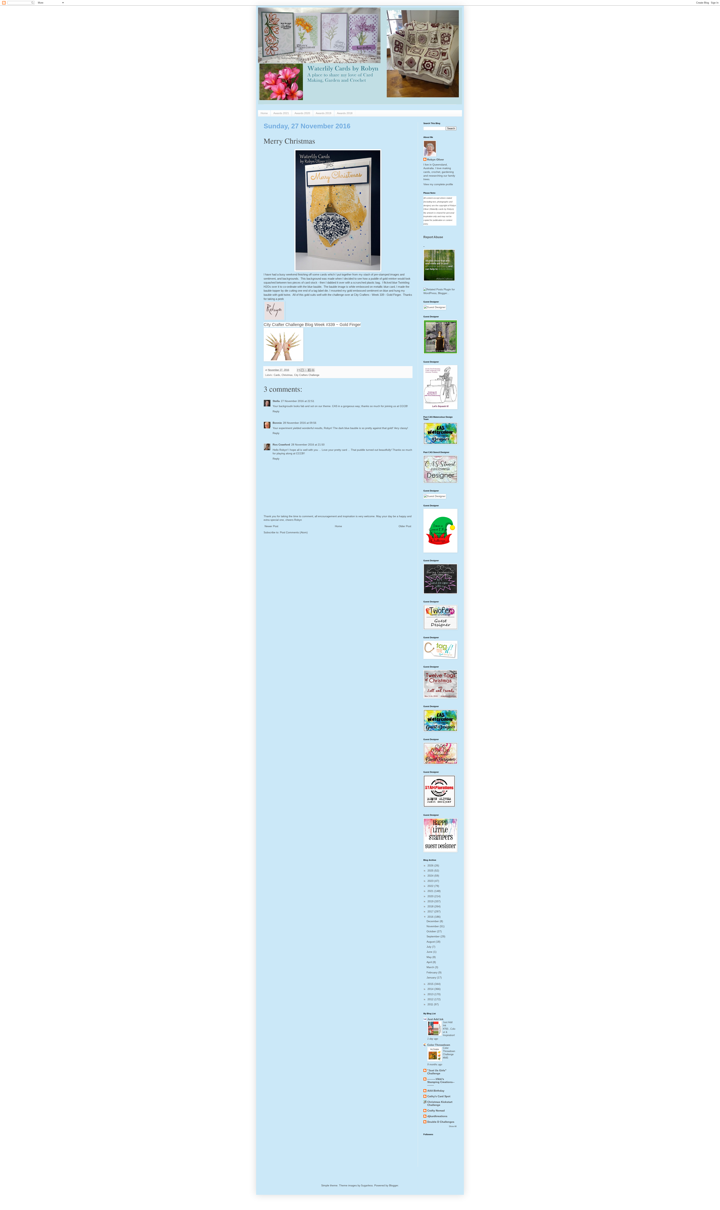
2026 (431, 865)
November (433, 926)
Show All (452, 1126)
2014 (431, 988)
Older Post (405, 526)
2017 (431, 911)
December (433, 921)
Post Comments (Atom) (294, 532)
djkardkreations (437, 1116)
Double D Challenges (440, 1121)
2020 (431, 896)
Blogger (393, 1185)
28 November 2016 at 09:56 (299, 422)
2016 (431, 916)
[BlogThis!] (302, 370)
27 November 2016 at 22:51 (297, 401)
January (432, 977)
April (430, 962)
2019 (431, 901)
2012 (431, 999)
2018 (431, 906)
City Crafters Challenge (306, 375)
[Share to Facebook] (309, 370)
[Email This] (299, 370)
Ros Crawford (281, 444)
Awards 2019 (323, 113)
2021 (431, 890)
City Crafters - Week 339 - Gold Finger (377, 294)
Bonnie (277, 422)
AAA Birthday (435, 1090)
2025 (431, 870)
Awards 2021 (281, 113)
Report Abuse (433, 237)
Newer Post (271, 526)
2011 (431, 1004)
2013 (431, 994)
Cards (277, 375)
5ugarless (367, 1185)
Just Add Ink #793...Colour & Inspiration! (449, 1029)
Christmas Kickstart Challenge (439, 1103)
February (432, 972)
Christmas (287, 375)
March (431, 967)
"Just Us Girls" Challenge (436, 1072)
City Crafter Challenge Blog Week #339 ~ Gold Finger (312, 324)
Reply (276, 411)
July (429, 946)
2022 (431, 885)
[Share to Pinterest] (313, 370)
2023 (431, 880)
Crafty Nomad (436, 1110)
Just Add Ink (435, 1019)
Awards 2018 (344, 113)
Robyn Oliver (435, 159)
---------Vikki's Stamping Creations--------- (440, 1082)
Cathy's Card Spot (438, 1096)
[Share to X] (306, 370)
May (429, 957)
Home (264, 113)
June (430, 951)
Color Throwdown (438, 1044)
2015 (431, 983)
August (431, 941)
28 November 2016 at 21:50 (308, 444)
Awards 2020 (302, 113)
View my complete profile (438, 184)
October (432, 931)
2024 (431, 875)
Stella (276, 401)
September (433, 936)
